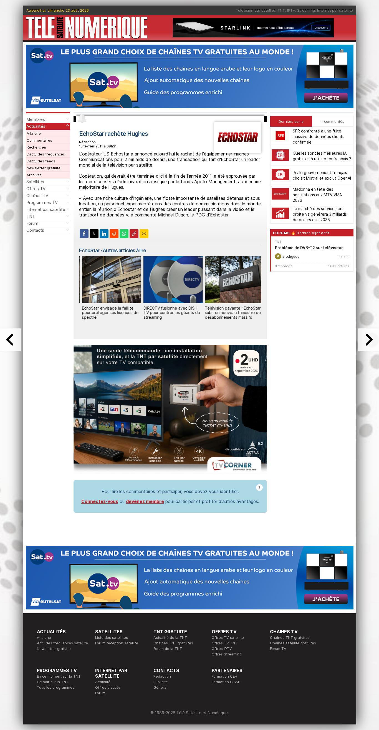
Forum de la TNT (167, 648)
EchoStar (89, 250)
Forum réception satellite (116, 643)
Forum (32, 223)
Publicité (160, 682)
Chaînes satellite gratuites (293, 643)
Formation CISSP (226, 682)
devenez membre (145, 501)
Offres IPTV (222, 648)
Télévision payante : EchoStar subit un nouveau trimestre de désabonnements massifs (230, 313)
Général (160, 687)
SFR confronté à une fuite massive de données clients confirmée (318, 136)
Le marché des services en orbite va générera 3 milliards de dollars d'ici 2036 (320, 214)
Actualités (36, 126)
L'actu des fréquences (46, 154)
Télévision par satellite (255, 10)
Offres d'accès (108, 687)
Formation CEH (224, 676)
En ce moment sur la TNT (59, 676)
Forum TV (278, 648)
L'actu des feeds (41, 161)
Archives (34, 175)
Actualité (102, 682)
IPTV (291, 10)
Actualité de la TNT (170, 637)
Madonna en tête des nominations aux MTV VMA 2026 (317, 194)
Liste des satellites (111, 637)
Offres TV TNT (224, 643)
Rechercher (37, 147)
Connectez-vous (99, 501)
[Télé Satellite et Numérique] (86, 28)
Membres (35, 119)
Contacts (35, 230)
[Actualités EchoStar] (237, 151)
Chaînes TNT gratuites (173, 643)
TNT (281, 10)
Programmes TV (42, 202)
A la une (34, 133)
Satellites (35, 181)
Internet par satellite (335, 10)
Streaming (306, 10)
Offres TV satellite (228, 637)
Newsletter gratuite (43, 168)
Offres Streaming (227, 654)
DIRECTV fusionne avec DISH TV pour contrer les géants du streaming (168, 313)
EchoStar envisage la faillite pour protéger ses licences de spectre (107, 313)
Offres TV (36, 188)
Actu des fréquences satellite (62, 643)
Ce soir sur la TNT (53, 682)
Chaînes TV (37, 195)
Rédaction (162, 676)
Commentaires (39, 140)
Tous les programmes (55, 687)
